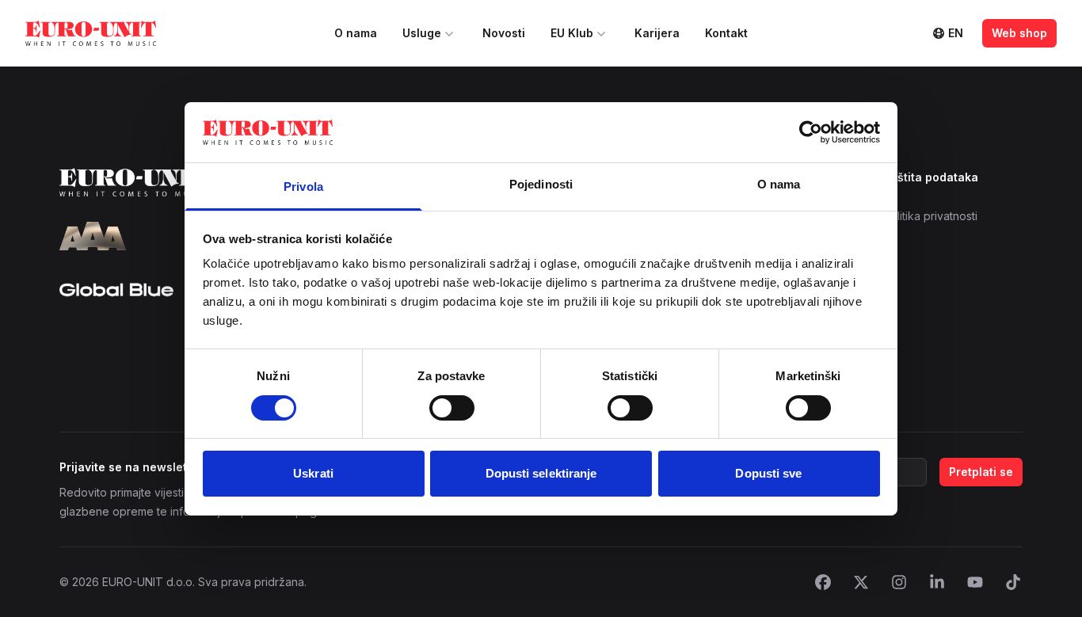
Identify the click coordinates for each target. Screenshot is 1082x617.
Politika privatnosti (930, 216)
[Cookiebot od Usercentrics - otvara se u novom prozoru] (810, 132)
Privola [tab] (303, 186)
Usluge (421, 33)
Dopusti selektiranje (541, 473)
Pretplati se (981, 471)
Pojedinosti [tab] (541, 184)
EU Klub (572, 33)
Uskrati (313, 473)
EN (955, 33)
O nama (355, 33)
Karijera (657, 33)
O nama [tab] (779, 184)
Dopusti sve (768, 473)
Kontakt (726, 33)
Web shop (1019, 33)
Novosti (503, 33)
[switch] (451, 408)
